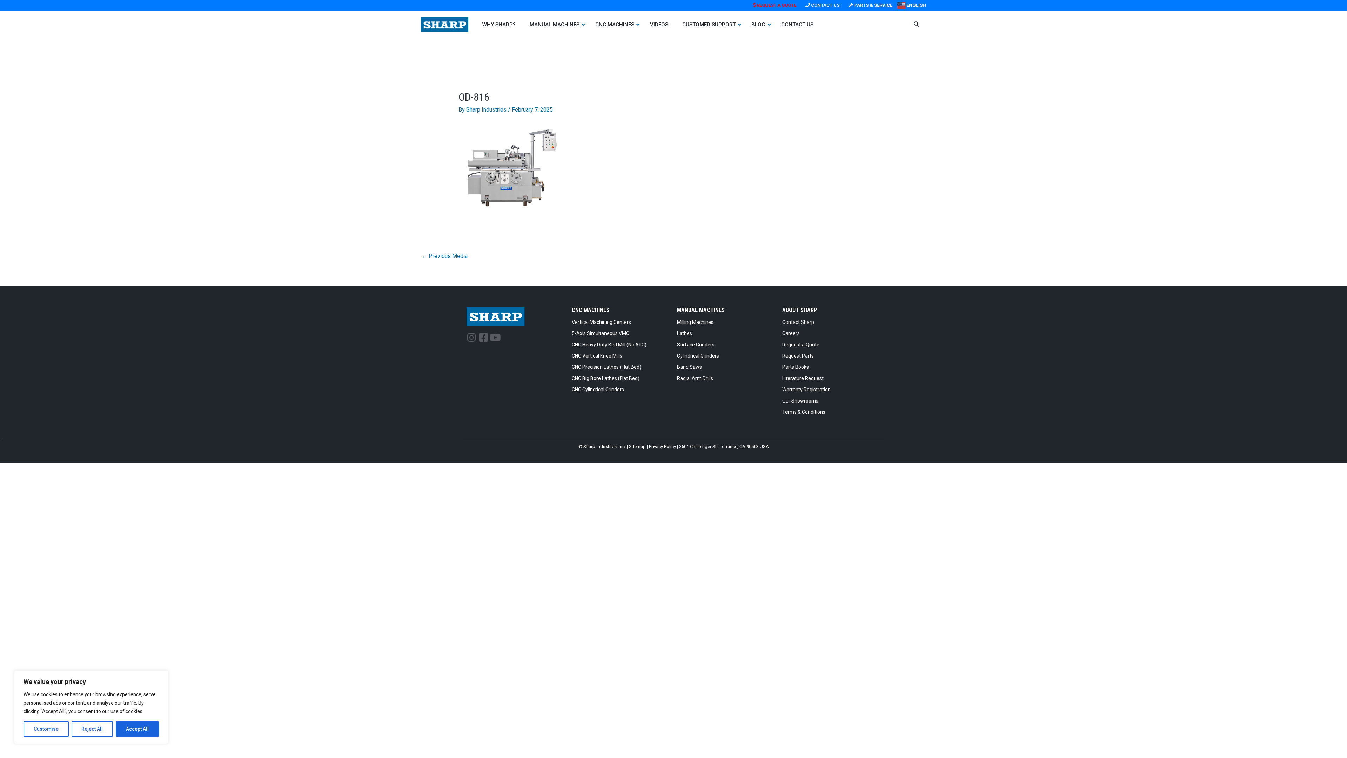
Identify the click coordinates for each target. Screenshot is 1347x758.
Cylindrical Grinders (698, 356)
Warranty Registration (806, 389)
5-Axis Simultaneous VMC (600, 333)
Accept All (137, 729)
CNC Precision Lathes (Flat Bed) (606, 367)
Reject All (92, 729)
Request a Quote (800, 344)
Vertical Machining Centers (601, 322)
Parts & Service (872, 5)
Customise (46, 729)
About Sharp (799, 310)
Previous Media (445, 256)
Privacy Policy (662, 446)
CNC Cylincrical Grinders (598, 389)
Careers (791, 333)
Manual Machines (701, 310)
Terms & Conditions (803, 412)
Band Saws (689, 367)
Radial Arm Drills (695, 378)
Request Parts (798, 356)
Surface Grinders (696, 344)
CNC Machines (590, 310)
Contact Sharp (798, 322)
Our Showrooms (800, 401)
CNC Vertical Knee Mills (597, 356)
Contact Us (824, 5)
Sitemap (637, 446)
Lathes (684, 333)
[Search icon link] (916, 25)
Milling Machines (695, 322)
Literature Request (803, 378)
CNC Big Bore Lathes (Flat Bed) (605, 378)
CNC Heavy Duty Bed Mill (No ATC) (609, 344)
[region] (91, 707)
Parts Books (795, 367)
